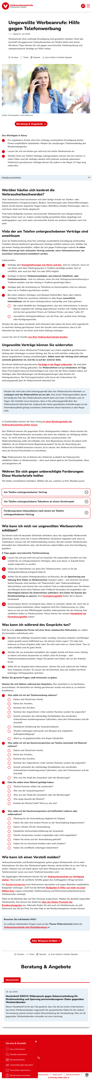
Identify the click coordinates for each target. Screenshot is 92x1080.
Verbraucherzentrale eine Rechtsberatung (25, 927)
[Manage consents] (87, 1075)
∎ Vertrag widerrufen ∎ (58, 1077)
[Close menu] (36, 1042)
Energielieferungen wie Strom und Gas (42, 264)
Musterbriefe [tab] (12, 980)
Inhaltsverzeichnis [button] (11, 177)
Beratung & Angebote (29, 124)
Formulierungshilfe (52, 596)
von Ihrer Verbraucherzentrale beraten (47, 337)
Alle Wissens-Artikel (44, 940)
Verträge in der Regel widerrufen (55, 364)
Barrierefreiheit (73, 1074)
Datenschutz (43, 1074)
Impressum (57, 1074)
